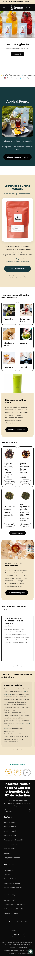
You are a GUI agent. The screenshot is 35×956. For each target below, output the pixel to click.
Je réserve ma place (16, 593)
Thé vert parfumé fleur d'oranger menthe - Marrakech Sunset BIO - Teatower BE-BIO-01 (25, 510)
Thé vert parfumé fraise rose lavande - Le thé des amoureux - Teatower (9, 508)
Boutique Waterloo (11, 831)
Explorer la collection (16, 430)
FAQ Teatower (9, 870)
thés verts (21, 723)
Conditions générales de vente (15, 905)
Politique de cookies (11, 913)
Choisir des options (9, 482)
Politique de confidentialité (14, 909)
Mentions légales (10, 900)
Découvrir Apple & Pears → (17, 157)
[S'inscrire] (29, 811)
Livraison (7, 874)
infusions (7, 694)
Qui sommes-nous (11, 844)
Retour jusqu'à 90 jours (12, 883)
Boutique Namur (10, 827)
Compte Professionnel (12, 858)
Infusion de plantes (9, 344)
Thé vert (7, 319)
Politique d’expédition (26, 950)
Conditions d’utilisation (11, 950)
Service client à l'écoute (13, 888)
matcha (7, 728)
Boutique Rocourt (10, 836)
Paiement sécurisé (11, 879)
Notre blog (7, 853)
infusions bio (13, 726)
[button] (4, 7)
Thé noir (24, 367)
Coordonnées (12, 953)
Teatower (10, 942)
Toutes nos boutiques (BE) (13, 840)
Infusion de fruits (25, 320)
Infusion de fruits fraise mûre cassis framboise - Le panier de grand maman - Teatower (9, 468)
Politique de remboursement (21, 944)
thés (24, 691)
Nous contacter (9, 849)
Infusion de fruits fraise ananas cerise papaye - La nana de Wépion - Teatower (25, 468)
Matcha (23, 343)
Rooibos (7, 367)
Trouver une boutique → (17, 269)
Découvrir (17, 54)
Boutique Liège (9, 822)
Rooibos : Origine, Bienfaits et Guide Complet (13, 621)
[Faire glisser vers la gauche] (13, 666)
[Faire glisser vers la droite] (22, 666)
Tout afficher (17, 533)
